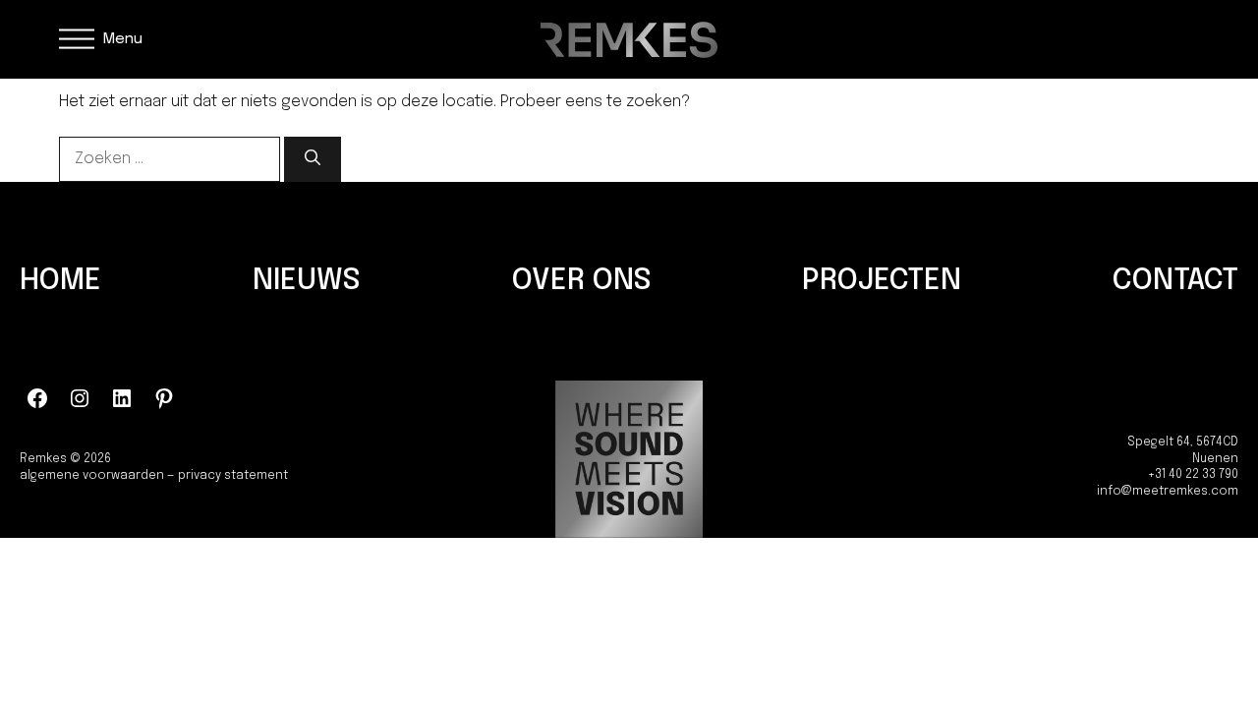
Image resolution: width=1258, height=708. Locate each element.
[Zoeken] (312, 159)
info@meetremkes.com (1167, 492)
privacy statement (233, 476)
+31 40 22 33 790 (1193, 475)
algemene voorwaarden (92, 476)
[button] (100, 39)
